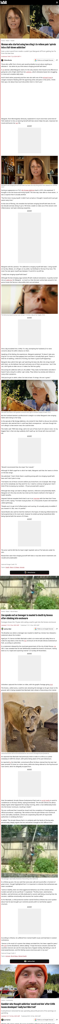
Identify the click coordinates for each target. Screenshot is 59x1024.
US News (16, 567)
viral (51, 684)
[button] (57, 60)
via (55, 646)
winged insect (47, 77)
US (3, 70)
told (5, 946)
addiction (9, 280)
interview (36, 498)
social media (45, 800)
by (10, 762)
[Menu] (57, 2)
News (7, 40)
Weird (11, 567)
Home (3, 40)
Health (12, 40)
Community (9, 1000)
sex (17, 123)
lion (25, 641)
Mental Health (22, 956)
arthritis (28, 72)
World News (14, 611)
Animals (22, 567)
